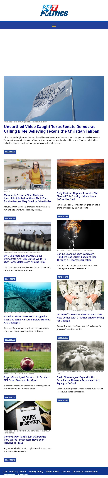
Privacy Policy (36, 471)
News (34, 122)
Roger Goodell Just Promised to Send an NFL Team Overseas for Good (26, 379)
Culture (21, 122)
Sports (31, 373)
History (27, 313)
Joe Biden (27, 122)
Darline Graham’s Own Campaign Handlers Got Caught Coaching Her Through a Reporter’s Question (76, 257)
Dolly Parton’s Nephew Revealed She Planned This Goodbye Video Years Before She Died (77, 196)
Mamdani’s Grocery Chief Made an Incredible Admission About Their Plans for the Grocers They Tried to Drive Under (27, 198)
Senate (45, 122)
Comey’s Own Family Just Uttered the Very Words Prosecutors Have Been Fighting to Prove (25, 439)
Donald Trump (45, 431)
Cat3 (15, 313)
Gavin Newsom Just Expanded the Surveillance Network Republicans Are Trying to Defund (78, 380)
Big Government (20, 189)
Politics (39, 122)
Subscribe (23, 474)
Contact (66, 471)
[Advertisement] (54, 52)
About (23, 471)
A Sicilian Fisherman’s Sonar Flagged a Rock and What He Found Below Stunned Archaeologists (27, 319)
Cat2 (15, 122)
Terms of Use (52, 471)
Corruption (34, 189)
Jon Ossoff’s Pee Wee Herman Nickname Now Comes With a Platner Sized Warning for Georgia (80, 317)
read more (10, 152)
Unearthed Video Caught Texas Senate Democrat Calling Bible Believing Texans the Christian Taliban (51, 129)
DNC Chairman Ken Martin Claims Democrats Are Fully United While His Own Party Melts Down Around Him (25, 259)
